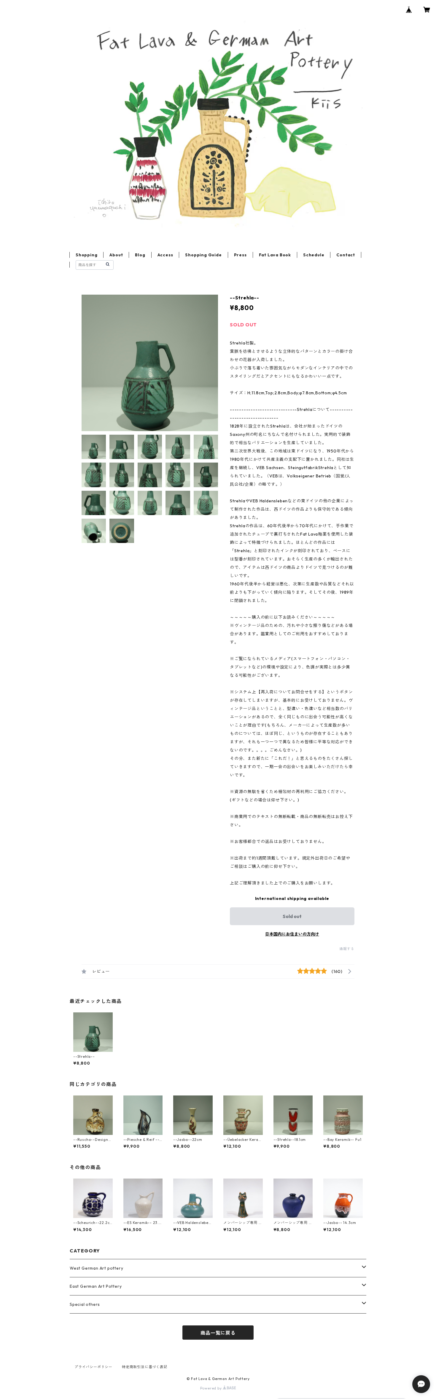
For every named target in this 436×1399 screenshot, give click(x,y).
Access (165, 255)
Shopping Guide (203, 255)
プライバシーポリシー (93, 1367)
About (116, 255)
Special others (85, 1304)
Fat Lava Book (275, 255)
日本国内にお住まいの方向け (292, 934)
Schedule (313, 255)
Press (240, 255)
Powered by (211, 1388)
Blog (140, 255)
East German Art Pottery (96, 1286)
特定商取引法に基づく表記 (145, 1367)
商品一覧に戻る (218, 1333)
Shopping (86, 255)
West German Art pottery (96, 1268)
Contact (345, 255)
